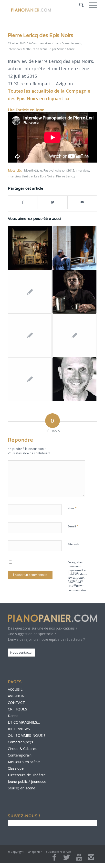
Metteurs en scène (35, 49)
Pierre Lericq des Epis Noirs (40, 35)
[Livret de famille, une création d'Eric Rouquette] (74, 248)
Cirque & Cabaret (22, 748)
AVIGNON (16, 695)
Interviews (14, 49)
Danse (13, 715)
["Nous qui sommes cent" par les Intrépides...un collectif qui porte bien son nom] (74, 336)
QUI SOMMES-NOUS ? (26, 735)
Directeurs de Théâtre (27, 774)
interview (82, 170)
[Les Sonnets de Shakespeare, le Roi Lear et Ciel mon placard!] (30, 336)
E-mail (73, 526)
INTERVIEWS (19, 728)
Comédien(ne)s (72, 43)
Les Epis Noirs (44, 176)
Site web (73, 544)
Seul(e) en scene (21, 787)
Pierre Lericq (65, 176)
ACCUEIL (15, 689)
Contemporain (20, 755)
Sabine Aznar (65, 49)
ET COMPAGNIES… (24, 722)
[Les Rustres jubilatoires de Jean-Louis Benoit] (30, 248)
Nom (72, 508)
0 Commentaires (40, 43)
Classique (16, 768)
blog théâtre (33, 170)
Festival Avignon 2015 (58, 170)
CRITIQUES (17, 709)
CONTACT (16, 702)
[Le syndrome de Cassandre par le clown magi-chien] (74, 292)
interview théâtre (20, 176)
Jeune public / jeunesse (27, 781)
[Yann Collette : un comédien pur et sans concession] (74, 379)
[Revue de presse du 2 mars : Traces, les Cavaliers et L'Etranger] (30, 292)
